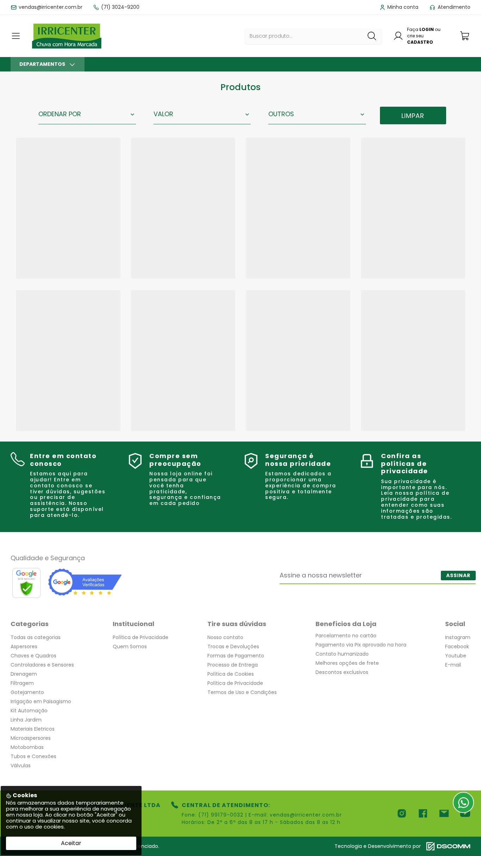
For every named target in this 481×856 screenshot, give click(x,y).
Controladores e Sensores (42, 664)
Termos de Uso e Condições (242, 692)
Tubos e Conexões (33, 756)
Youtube (455, 655)
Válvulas (21, 765)
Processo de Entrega (232, 664)
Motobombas (27, 747)
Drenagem (24, 673)
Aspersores (24, 646)
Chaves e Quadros (33, 655)
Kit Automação (29, 710)
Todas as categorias (36, 637)
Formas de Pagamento (235, 655)
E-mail (453, 664)
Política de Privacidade (140, 637)
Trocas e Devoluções (233, 646)
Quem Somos (130, 646)
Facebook (457, 646)
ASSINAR (458, 575)
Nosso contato (225, 637)
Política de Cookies (230, 673)
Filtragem (22, 683)
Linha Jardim (26, 719)
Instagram (457, 637)
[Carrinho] (465, 35)
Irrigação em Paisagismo (41, 701)
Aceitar (71, 843)
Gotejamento (27, 692)
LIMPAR (412, 115)
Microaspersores (31, 738)
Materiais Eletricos (33, 728)
